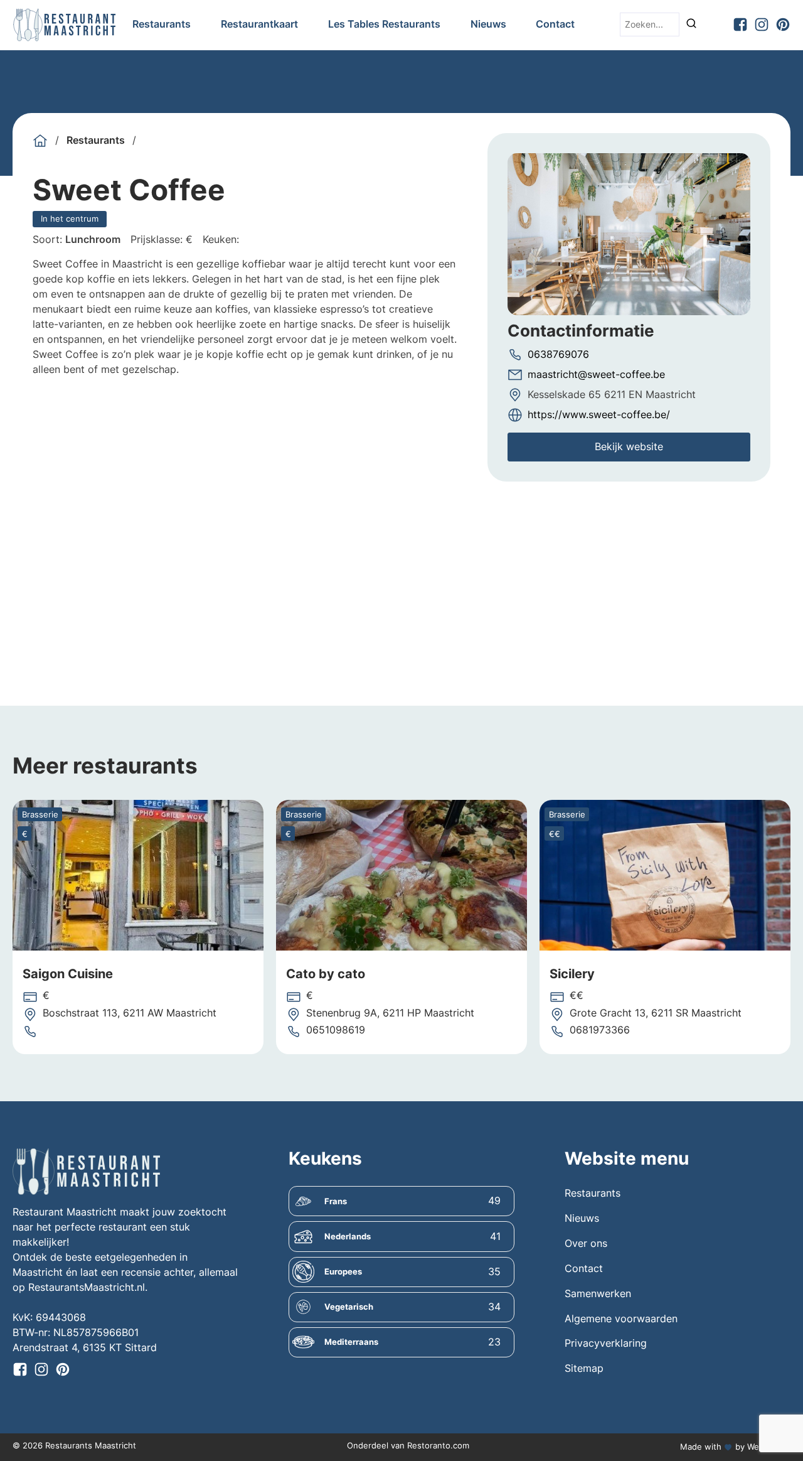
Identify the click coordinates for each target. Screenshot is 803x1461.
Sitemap (584, 1368)
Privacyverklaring (606, 1343)
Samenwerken (598, 1294)
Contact (555, 24)
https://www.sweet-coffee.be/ (599, 415)
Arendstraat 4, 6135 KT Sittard (85, 1348)
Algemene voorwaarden (621, 1319)
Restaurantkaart (259, 24)
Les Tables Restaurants (384, 24)
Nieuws (488, 24)
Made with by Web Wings (735, 1447)
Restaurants (161, 24)
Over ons (586, 1243)
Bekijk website (629, 447)
